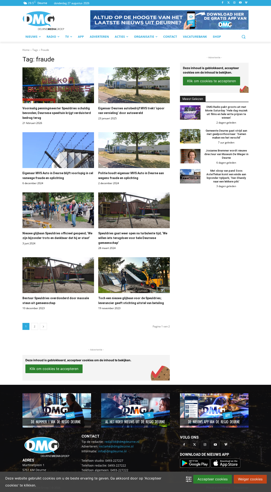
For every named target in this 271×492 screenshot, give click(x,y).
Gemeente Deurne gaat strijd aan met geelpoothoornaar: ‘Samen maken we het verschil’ (226, 134)
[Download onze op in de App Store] (225, 466)
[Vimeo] (246, 2)
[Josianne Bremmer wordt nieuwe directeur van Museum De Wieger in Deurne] (190, 156)
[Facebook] (222, 2)
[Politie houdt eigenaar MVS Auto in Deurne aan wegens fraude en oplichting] (134, 150)
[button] (169, 19)
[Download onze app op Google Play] (195, 466)
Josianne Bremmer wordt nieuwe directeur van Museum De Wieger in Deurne (226, 154)
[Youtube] (240, 2)
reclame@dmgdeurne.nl (116, 446)
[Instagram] (234, 2)
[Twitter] (228, 2)
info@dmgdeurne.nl (112, 451)
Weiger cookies (250, 479)
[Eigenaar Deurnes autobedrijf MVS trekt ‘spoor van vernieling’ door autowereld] (134, 85)
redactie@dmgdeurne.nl (122, 442)
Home (26, 50)
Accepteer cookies (213, 479)
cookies (49, 478)
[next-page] (43, 326)
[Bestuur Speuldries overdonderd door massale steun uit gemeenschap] (58, 275)
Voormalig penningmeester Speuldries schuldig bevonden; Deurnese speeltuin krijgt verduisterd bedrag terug (56, 113)
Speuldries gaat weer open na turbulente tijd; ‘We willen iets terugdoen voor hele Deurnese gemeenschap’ (132, 238)
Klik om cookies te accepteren (54, 369)
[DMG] (56, 20)
